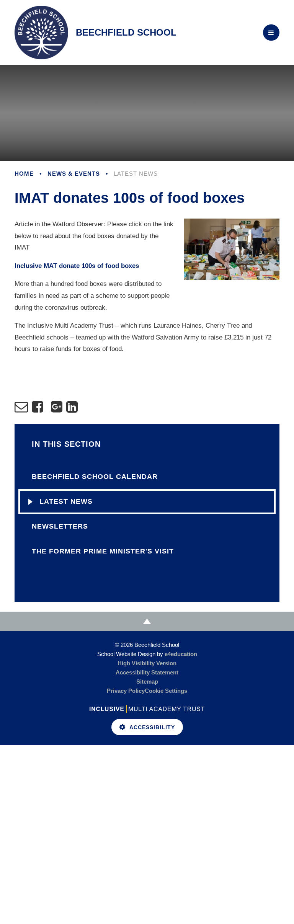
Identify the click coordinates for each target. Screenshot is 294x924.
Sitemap (147, 681)
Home (24, 173)
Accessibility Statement (147, 672)
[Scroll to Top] (147, 621)
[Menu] (271, 32)
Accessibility (152, 727)
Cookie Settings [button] (166, 690)
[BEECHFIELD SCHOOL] (41, 32)
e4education (181, 654)
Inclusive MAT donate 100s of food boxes (77, 265)
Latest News (136, 173)
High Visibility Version (147, 663)
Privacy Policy (126, 690)
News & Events (73, 173)
